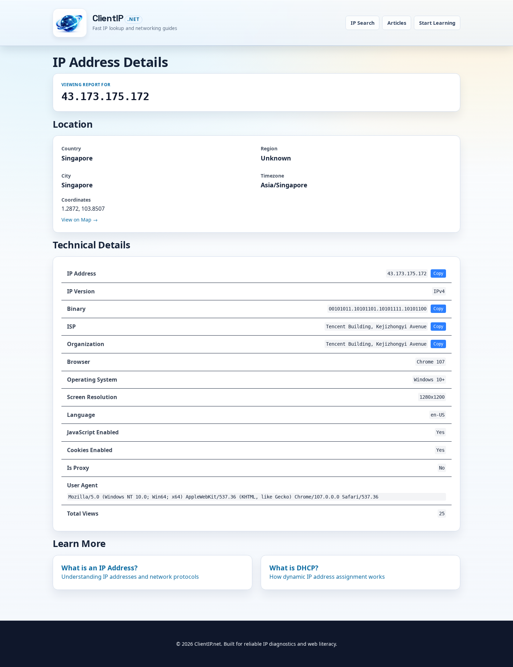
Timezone (272, 175)
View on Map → (79, 219)
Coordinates (76, 199)
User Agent (82, 485)
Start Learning (437, 23)
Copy (438, 273)
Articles (396, 23)
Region (269, 148)
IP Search (362, 23)
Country (71, 148)
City (66, 175)
